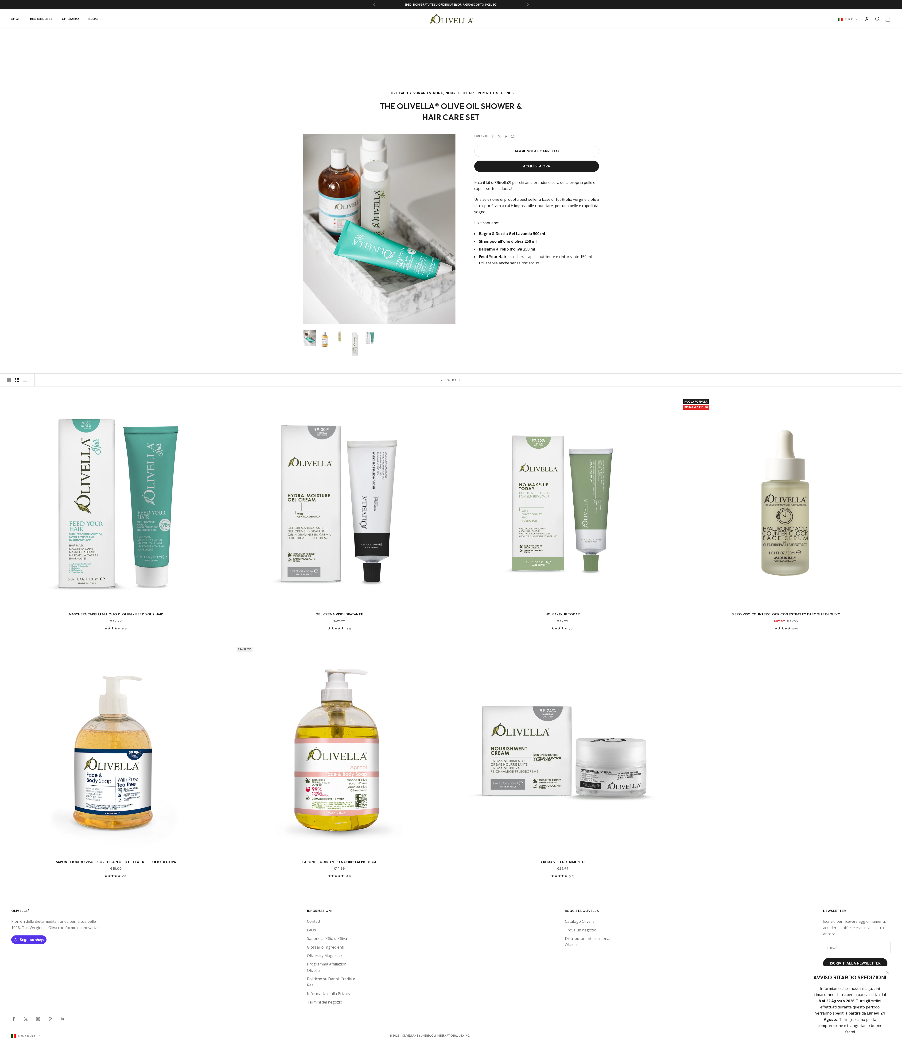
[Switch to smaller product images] (17, 380)
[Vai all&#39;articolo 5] (369, 337)
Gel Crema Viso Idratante (339, 614)
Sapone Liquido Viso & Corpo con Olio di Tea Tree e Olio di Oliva (116, 862)
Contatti (314, 921)
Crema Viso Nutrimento (563, 862)
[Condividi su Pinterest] (506, 136)
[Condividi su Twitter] (499, 136)
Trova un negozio (580, 930)
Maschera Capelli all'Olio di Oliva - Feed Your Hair (116, 614)
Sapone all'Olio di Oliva (327, 938)
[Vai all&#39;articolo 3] (339, 336)
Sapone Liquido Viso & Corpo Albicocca (339, 862)
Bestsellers (41, 19)
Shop (16, 19)
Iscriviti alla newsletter (855, 963)
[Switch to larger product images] (9, 380)
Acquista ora (536, 166)
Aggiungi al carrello (536, 151)
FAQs (311, 930)
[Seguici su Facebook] (13, 1019)
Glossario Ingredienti (325, 947)
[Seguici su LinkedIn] (62, 1019)
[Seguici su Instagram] (38, 1019)
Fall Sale (46, 35)
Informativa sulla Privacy (328, 993)
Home (15, 35)
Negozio (30, 35)
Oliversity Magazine (324, 955)
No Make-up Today (562, 614)
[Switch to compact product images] (25, 380)
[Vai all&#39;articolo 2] (324, 339)
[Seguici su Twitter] (25, 1019)
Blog (93, 19)
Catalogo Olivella (580, 921)
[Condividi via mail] (512, 136)
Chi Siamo (70, 19)
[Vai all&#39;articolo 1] (309, 338)
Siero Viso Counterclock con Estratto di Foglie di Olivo (786, 614)
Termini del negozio (324, 1002)
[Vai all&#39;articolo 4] (354, 344)
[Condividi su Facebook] (493, 136)
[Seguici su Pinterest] (50, 1019)
